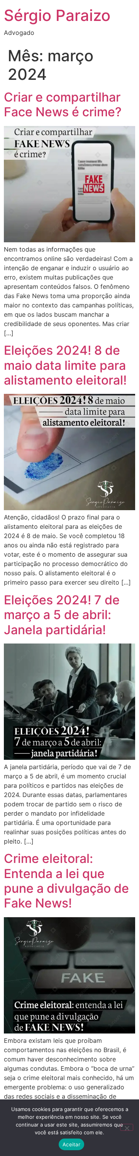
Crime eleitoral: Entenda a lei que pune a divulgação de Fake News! (66, 881)
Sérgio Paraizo (57, 15)
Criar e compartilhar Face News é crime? (63, 104)
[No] (126, 1127)
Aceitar (71, 1144)
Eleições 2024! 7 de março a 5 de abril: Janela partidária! (62, 614)
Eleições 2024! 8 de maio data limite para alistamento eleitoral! (65, 365)
